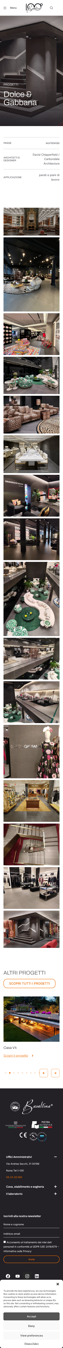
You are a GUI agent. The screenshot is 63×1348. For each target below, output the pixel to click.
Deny (31, 1326)
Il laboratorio (14, 1193)
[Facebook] (8, 1276)
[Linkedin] (36, 1276)
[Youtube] (17, 1276)
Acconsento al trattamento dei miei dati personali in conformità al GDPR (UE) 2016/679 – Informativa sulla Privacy (31, 1246)
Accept (31, 1316)
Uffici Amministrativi (19, 1156)
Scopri (31, 1033)
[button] (57, 1284)
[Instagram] (27, 1276)
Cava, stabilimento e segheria (25, 1186)
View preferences (31, 1335)
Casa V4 (10, 1048)
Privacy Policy (31, 1343)
